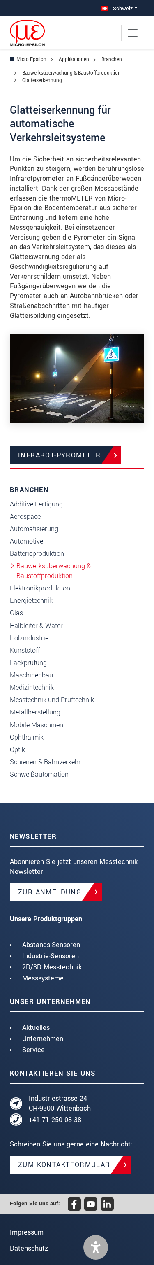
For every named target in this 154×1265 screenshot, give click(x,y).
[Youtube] (90, 1204)
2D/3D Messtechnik (52, 967)
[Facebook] (74, 1204)
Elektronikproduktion (40, 588)
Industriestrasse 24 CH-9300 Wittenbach (60, 1103)
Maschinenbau (31, 675)
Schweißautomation (39, 774)
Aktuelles (36, 1027)
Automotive (26, 541)
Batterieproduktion (37, 553)
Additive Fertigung (36, 504)
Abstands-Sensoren (51, 945)
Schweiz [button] (122, 8)
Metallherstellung (35, 712)
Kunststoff (25, 650)
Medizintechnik (32, 687)
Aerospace (25, 516)
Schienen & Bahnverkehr (45, 762)
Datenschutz (29, 1248)
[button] (95, 1247)
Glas (16, 613)
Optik (17, 749)
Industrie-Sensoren (50, 956)
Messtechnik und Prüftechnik (52, 700)
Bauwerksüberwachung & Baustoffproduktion (53, 571)
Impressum (27, 1232)
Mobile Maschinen (36, 725)
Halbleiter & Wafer (36, 625)
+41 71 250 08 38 (55, 1120)
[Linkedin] (107, 1204)
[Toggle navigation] (132, 33)
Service (33, 1050)
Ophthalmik (27, 737)
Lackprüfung (28, 663)
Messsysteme (43, 978)
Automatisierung (34, 529)
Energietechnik (31, 600)
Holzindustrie (29, 638)
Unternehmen (42, 1038)
